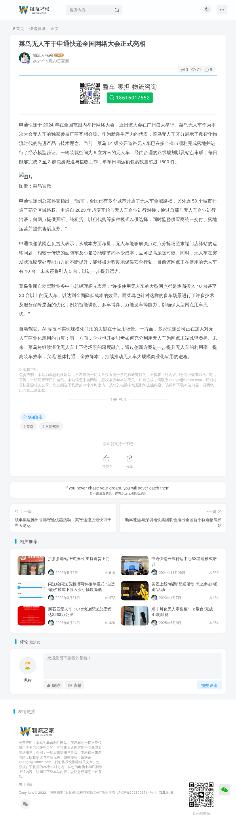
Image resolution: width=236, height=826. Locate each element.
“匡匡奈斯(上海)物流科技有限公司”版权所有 (82, 792)
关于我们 (26, 784)
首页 (19, 28)
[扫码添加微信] (224, 789)
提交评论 (209, 685)
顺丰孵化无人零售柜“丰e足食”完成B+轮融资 (182, 611)
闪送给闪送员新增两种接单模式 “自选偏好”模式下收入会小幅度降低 (81, 586)
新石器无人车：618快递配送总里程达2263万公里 (79, 611)
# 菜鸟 (28, 426)
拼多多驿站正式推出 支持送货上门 (79, 558)
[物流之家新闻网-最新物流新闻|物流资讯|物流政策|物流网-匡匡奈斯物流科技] (34, 9)
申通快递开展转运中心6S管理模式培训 (184, 561)
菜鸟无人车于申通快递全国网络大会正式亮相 (82, 43)
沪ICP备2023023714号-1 (136, 792)
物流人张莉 (43, 55)
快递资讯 (37, 28)
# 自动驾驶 (51, 426)
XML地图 (166, 792)
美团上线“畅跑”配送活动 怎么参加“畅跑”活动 (184, 586)
